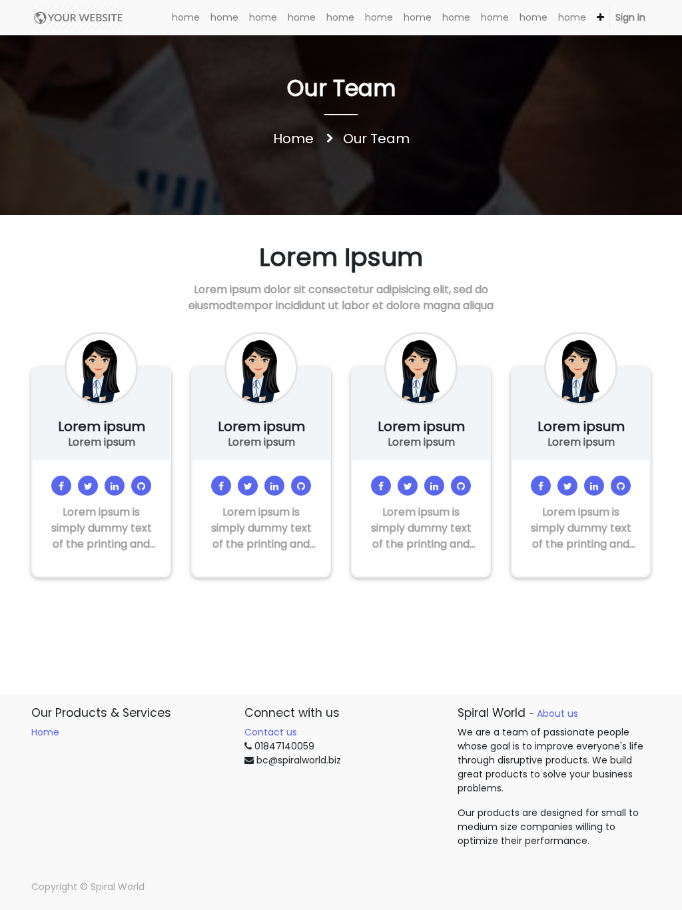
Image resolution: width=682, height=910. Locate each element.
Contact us (270, 732)
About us (557, 713)
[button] (600, 17)
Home (293, 138)
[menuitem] (186, 17)
